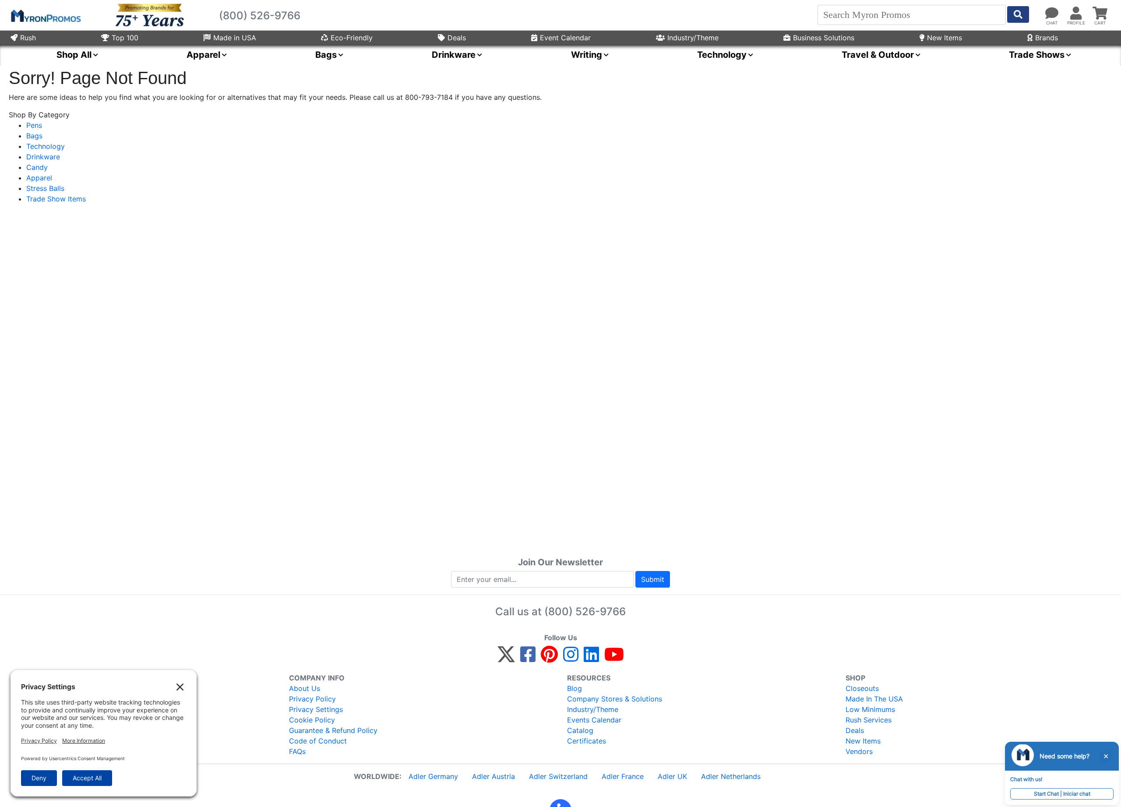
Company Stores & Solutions (614, 698)
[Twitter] (506, 658)
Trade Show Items (56, 198)
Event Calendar (565, 37)
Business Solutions (823, 37)
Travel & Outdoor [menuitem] (878, 54)
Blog (574, 688)
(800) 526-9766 (585, 611)
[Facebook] (528, 658)
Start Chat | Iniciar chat (1062, 793)
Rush (28, 37)
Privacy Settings (316, 709)
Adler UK (672, 776)
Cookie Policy (312, 719)
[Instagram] (570, 658)
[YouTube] (614, 658)
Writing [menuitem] (586, 54)
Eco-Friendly (352, 37)
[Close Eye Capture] (1105, 756)
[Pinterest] (549, 658)
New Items (944, 37)
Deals (457, 37)
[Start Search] (1018, 14)
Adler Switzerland (558, 776)
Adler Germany (433, 776)
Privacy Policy (312, 698)
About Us (304, 688)
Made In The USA (874, 698)
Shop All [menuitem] (74, 54)
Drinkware (43, 156)
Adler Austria (493, 776)
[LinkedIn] (591, 658)
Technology (45, 146)
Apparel (39, 177)
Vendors (859, 751)
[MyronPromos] (45, 15)
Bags (34, 135)
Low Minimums (870, 709)
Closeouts (862, 688)
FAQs (297, 751)
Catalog (580, 730)
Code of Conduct (318, 741)
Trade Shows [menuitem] (1037, 54)
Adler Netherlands (731, 776)
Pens (34, 125)
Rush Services (869, 719)
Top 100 (125, 37)
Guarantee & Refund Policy (333, 730)
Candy (37, 167)
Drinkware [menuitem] (454, 54)
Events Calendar (594, 719)
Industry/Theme (693, 37)
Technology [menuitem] (722, 54)
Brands (1046, 37)
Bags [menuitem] (326, 54)
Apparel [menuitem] (203, 54)
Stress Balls (45, 188)
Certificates (586, 741)
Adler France (623, 776)
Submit (652, 579)
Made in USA (234, 37)
